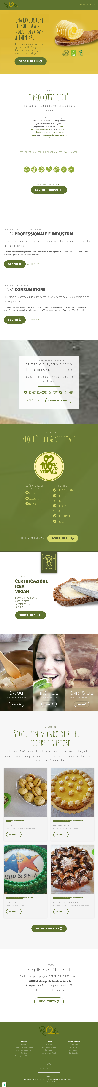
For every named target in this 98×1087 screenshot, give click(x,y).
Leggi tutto (48, 1001)
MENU (93, 4)
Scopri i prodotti (48, 190)
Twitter (75, 1047)
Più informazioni (57, 400)
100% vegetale (34, 400)
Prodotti (49, 1044)
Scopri (13, 264)
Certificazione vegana (32, 538)
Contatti (24, 1053)
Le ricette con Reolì (49, 1053)
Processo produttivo (24, 1050)
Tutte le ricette (48, 929)
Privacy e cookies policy (24, 1056)
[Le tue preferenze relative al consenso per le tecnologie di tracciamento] (4, 1084)
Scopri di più (29, 61)
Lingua (85, 4)
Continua (32, 264)
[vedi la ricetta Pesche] (25, 816)
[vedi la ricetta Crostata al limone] (72, 816)
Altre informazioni (47, 184)
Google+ (75, 1053)
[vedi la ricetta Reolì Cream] (25, 893)
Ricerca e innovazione (24, 1047)
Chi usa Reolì (49, 1050)
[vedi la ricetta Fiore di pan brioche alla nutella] (72, 893)
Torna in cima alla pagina (49, 1068)
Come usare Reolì (49, 1047)
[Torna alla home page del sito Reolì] (13, 5)
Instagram (75, 1050)
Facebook (74, 1044)
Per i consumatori (68, 152)
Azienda (24, 1044)
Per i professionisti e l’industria (37, 152)
